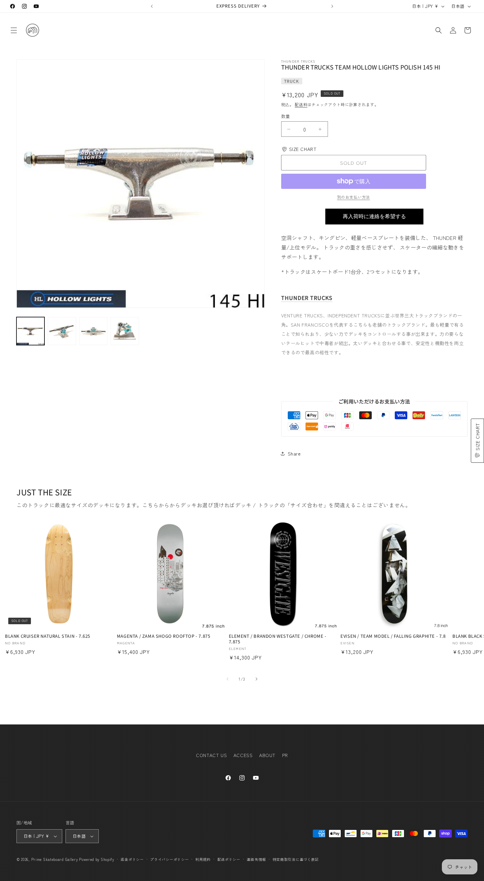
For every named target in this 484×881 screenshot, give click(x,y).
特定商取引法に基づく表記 (296, 859)
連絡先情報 (256, 859)
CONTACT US (211, 755)
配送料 (301, 104)
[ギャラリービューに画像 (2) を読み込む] (62, 331)
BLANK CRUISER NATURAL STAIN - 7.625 (47, 636)
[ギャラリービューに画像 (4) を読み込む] (125, 331)
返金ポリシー (132, 859)
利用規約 (203, 859)
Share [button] (294, 453)
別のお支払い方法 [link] (353, 197)
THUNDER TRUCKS (307, 297)
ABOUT (267, 755)
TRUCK (291, 81)
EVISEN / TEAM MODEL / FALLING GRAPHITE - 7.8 (392, 636)
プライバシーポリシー (169, 859)
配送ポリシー (228, 859)
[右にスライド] (256, 679)
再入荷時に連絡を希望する (374, 216)
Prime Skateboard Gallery (54, 859)
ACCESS (243, 755)
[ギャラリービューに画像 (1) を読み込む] (30, 331)
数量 (285, 116)
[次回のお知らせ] (332, 6)
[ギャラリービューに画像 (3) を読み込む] (93, 331)
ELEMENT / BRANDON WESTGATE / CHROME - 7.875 (278, 639)
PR (285, 755)
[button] (14, 30)
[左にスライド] (227, 679)
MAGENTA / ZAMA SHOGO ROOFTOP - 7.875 (163, 636)
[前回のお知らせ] (152, 6)
